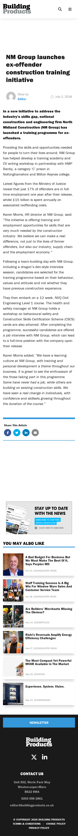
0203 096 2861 (32, 798)
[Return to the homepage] (17, 9)
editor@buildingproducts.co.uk (32, 805)
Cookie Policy (55, 823)
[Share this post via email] (35, 432)
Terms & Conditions (27, 823)
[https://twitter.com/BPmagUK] (34, 757)
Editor (22, 99)
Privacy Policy (39, 828)
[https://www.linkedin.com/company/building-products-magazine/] (44, 757)
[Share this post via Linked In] (26, 432)
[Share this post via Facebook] (7, 432)
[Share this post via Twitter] (16, 432)
